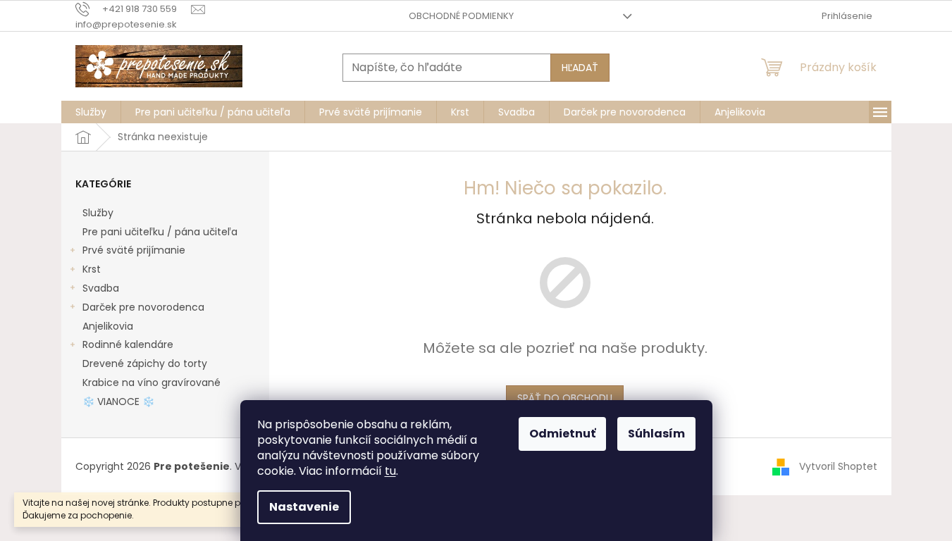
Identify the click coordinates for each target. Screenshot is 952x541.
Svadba (100, 288)
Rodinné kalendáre (127, 344)
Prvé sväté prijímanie (133, 250)
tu (390, 471)
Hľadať (580, 68)
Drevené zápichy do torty (144, 363)
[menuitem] (90, 112)
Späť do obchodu (564, 398)
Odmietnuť (562, 433)
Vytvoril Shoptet (838, 466)
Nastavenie (304, 507)
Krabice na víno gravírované (151, 382)
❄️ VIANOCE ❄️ (118, 401)
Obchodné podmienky (461, 16)
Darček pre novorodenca (143, 307)
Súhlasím (656, 433)
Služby (97, 213)
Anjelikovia (107, 326)
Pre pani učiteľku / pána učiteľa (159, 232)
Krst (91, 269)
